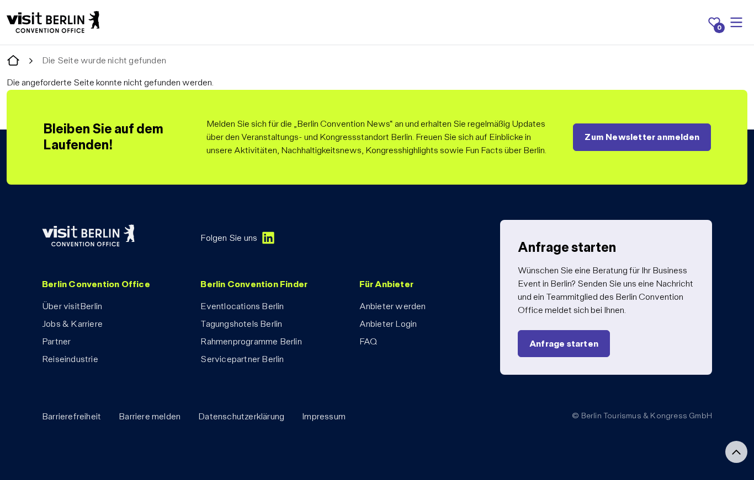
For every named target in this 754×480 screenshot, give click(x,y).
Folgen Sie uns (228, 238)
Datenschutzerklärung (241, 416)
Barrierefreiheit (71, 416)
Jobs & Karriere (72, 324)
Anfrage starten (563, 343)
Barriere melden (149, 416)
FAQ (368, 341)
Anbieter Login (388, 324)
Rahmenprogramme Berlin (250, 341)
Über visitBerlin (72, 306)
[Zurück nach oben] (736, 452)
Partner (56, 341)
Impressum (324, 416)
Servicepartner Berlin (242, 359)
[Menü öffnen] (736, 23)
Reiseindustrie (70, 359)
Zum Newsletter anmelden (642, 137)
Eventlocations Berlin (242, 306)
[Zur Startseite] (13, 61)
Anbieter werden (392, 306)
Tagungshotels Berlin (241, 324)
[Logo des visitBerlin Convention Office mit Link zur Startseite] (53, 22)
